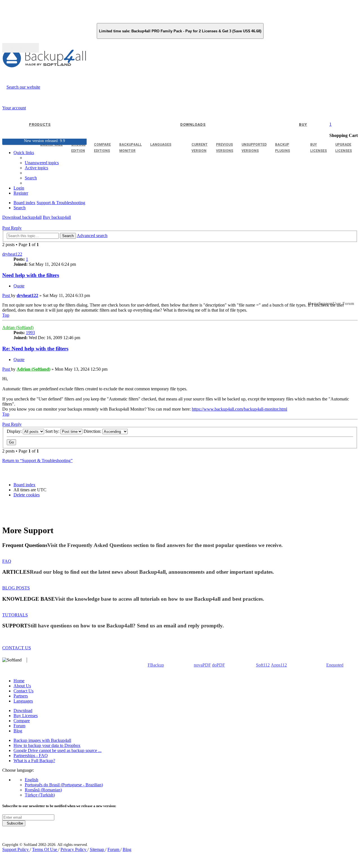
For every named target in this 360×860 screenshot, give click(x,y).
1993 (30, 332)
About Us (22, 685)
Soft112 (263, 665)
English (31, 779)
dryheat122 (12, 254)
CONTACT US (16, 647)
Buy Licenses (26, 715)
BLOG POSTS (16, 588)
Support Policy (16, 849)
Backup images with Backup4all (42, 740)
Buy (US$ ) (20, 48)
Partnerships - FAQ (31, 755)
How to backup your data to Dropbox (47, 745)
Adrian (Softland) (17, 327)
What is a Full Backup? (34, 760)
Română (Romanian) (43, 789)
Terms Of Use (45, 849)
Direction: (93, 431)
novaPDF (202, 665)
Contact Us (23, 690)
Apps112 (279, 665)
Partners (21, 696)
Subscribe (13, 823)
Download (23, 710)
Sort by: (52, 431)
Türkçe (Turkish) (40, 795)
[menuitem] (36, 167)
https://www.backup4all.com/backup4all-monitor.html (239, 409)
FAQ (6, 561)
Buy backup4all (57, 217)
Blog (18, 730)
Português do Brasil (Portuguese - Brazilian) (64, 784)
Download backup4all (22, 217)
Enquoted (334, 665)
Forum (19, 725)
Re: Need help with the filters (35, 349)
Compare (22, 720)
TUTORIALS (15, 615)
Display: (15, 431)
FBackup (156, 665)
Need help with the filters (30, 275)
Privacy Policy (73, 849)
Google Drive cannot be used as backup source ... (58, 750)
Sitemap (97, 849)
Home (19, 680)
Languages (23, 701)
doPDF (218, 665)
